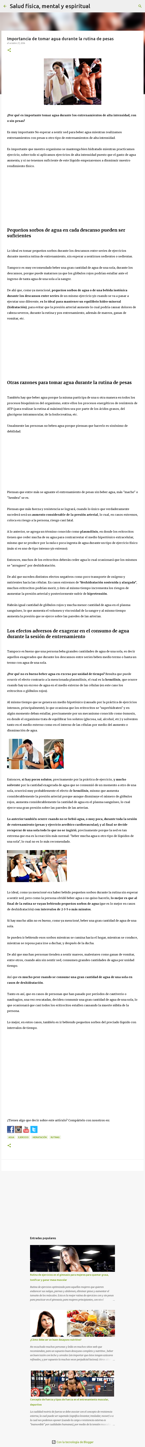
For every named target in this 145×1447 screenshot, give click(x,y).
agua (11, 1137)
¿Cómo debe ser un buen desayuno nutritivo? (56, 1339)
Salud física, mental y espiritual (50, 6)
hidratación (40, 1137)
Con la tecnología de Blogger (75, 1442)
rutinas (55, 1137)
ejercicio (23, 1137)
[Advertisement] (72, 199)
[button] (9, 50)
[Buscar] (140, 6)
